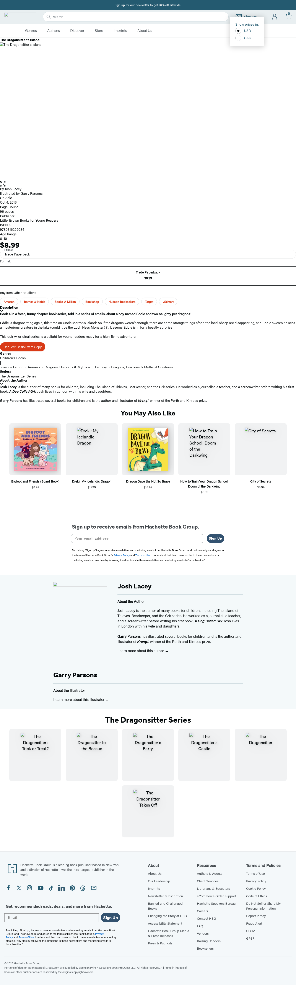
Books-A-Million (65, 301)
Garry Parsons (75, 675)
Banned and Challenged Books (165, 906)
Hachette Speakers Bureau (216, 903)
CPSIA (250, 930)
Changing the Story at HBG (167, 915)
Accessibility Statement (165, 923)
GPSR (250, 938)
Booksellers (205, 948)
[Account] (275, 17)
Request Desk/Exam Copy (23, 346)
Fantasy (101, 366)
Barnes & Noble (34, 301)
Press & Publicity (160, 943)
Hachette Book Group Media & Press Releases (168, 933)
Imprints (120, 30)
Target (149, 301)
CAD (247, 37)
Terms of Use (255, 873)
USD (247, 30)
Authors (53, 30)
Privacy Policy (256, 881)
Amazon (9, 301)
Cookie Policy (256, 888)
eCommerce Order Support (216, 896)
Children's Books (13, 357)
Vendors (203, 933)
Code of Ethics (256, 896)
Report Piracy (256, 915)
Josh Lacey (13, 188)
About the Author (14, 380)
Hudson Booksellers (122, 301)
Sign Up (215, 538)
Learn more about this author (141, 650)
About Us (144, 30)
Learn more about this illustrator (79, 699)
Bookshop (92, 301)
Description (9, 307)
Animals (34, 366)
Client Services (207, 881)
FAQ (200, 926)
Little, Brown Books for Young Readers (29, 220)
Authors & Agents (209, 873)
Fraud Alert (254, 923)
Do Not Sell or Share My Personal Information (263, 906)
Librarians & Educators (213, 888)
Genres (31, 30)
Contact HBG (206, 918)
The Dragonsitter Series (18, 376)
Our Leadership (159, 881)
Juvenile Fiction (11, 366)
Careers (202, 911)
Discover (77, 30)
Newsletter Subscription (165, 896)
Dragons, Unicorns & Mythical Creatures (142, 366)
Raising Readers (209, 941)
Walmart (168, 301)
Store (99, 30)
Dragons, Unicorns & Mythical (68, 366)
